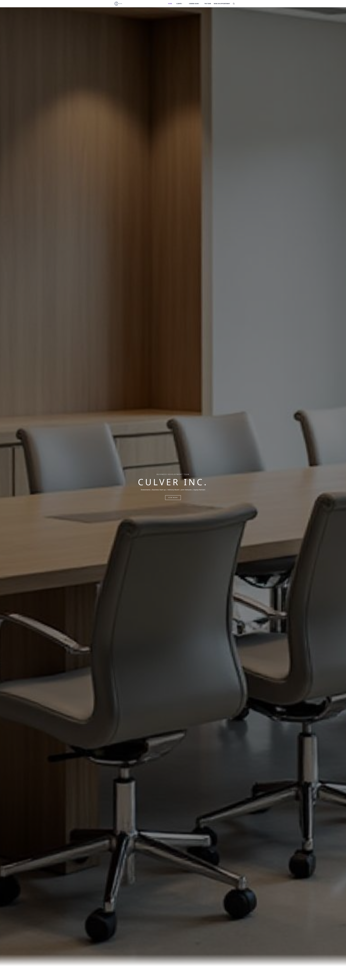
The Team (207, 3)
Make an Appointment (222, 3)
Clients (179, 3)
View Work (173, 497)
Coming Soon (194, 3)
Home (170, 3)
